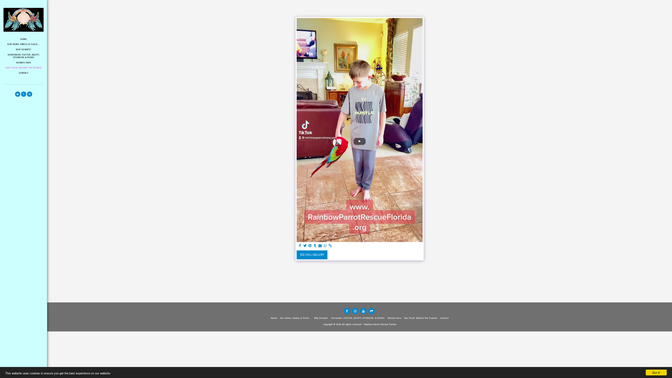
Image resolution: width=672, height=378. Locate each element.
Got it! (656, 372)
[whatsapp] (325, 246)
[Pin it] (310, 246)
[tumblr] (315, 246)
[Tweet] (305, 246)
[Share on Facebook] (300, 246)
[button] (17, 94)
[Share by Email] (320, 246)
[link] (330, 246)
